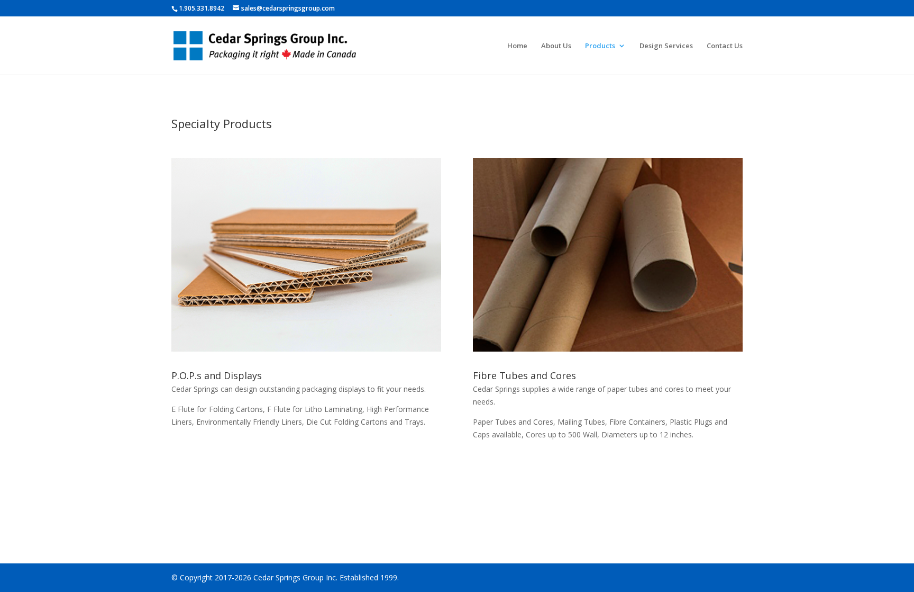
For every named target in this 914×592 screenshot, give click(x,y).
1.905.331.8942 (201, 8)
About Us (556, 46)
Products (600, 46)
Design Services (666, 46)
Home (517, 46)
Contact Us (725, 46)
